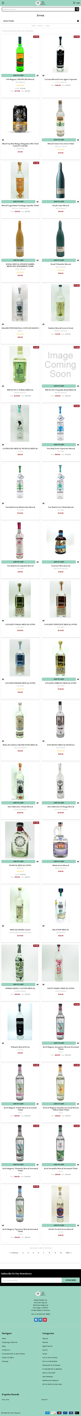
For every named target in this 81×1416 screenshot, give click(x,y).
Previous (14, 1253)
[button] (78, 21)
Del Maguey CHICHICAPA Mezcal (20, 79)
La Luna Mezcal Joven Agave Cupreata (61, 79)
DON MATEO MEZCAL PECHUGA (60, 745)
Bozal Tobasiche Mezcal (61, 264)
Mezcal (45, 1342)
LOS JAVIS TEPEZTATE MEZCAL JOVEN (60, 624)
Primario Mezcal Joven (20, 1047)
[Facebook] (36, 1320)
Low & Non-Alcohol (49, 1358)
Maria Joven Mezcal (61, 865)
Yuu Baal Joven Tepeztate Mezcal (61, 448)
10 (61, 1253)
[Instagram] (40, 1320)
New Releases (47, 1377)
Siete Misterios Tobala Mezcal (20, 807)
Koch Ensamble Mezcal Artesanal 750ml (61, 1168)
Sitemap (5, 1361)
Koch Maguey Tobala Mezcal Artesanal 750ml (20, 1109)
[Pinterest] (45, 1320)
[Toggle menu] (3, 3)
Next (68, 1253)
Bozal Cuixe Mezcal (61, 205)
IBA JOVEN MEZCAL (60, 930)
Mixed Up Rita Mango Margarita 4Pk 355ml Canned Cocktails (20, 145)
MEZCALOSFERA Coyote (20, 930)
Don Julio (5, 1400)
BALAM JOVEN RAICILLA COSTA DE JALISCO (20, 328)
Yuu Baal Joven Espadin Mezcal (20, 566)
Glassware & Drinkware (51, 1365)
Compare (37, 75)
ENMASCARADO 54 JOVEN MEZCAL (20, 988)
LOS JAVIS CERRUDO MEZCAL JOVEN (60, 683)
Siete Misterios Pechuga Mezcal (60, 807)
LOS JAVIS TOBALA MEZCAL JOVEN (20, 624)
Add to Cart (18, 75)
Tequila (45, 1338)
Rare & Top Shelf (48, 1373)
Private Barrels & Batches (52, 1369)
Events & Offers (8, 1358)
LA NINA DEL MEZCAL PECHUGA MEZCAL (20, 448)
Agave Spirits (47, 1346)
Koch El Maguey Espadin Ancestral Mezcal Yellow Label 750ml (61, 1109)
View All (44, 1400)
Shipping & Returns (9, 1342)
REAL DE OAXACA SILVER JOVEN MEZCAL (20, 745)
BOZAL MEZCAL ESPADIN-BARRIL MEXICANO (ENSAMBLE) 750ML (20, 265)
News (4, 1338)
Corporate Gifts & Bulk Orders (13, 1354)
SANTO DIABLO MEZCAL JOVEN (60, 988)
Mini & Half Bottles (49, 1361)
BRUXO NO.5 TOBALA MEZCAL (20, 390)
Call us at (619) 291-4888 (40, 1314)
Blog (3, 1346)
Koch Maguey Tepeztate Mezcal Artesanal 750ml (20, 1230)
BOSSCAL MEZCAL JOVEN (20, 865)
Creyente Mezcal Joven (60, 566)
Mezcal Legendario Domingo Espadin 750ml (20, 205)
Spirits (45, 1350)
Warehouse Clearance (50, 1380)
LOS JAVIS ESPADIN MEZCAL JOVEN (20, 683)
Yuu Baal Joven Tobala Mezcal (61, 507)
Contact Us (6, 1350)
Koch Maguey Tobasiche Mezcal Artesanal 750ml (20, 1169)
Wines (44, 1354)
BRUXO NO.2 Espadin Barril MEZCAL (60, 390)
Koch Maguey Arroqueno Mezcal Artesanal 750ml (61, 1048)
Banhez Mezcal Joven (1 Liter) (60, 328)
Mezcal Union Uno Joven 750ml (61, 144)
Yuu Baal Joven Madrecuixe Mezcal (20, 507)
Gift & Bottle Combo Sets (52, 1384)
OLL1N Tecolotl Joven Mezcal (60, 1229)
